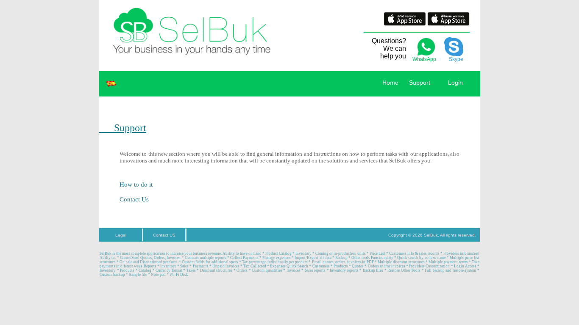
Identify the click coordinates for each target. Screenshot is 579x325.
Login (454, 83)
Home (390, 83)
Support (419, 83)
